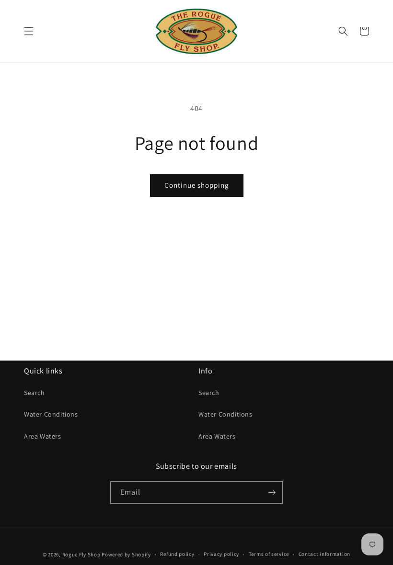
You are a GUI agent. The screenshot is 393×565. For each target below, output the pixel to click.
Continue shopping (196, 185)
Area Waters (42, 436)
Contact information (324, 554)
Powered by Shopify (126, 554)
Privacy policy (221, 554)
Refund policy (177, 554)
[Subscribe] (271, 492)
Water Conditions (51, 414)
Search (34, 392)
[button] (28, 31)
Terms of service (269, 554)
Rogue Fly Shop (81, 554)
